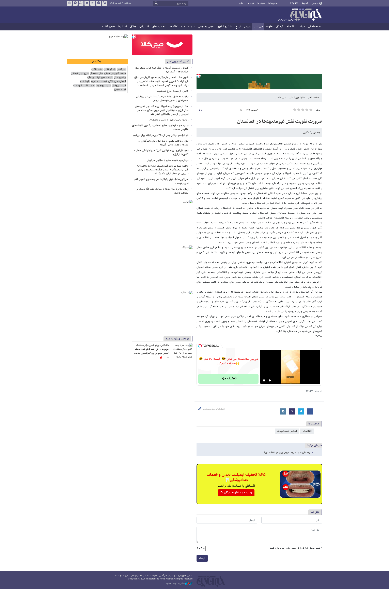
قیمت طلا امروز (99, 81)
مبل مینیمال (96, 73)
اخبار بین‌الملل (297, 98)
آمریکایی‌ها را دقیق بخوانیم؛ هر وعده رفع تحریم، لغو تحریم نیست (161, 181)
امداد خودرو (120, 90)
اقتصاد (290, 26)
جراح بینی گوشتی (80, 73)
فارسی (314, 3)
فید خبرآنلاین (104, 3)
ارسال (202, 558)
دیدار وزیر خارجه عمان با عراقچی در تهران (167, 160)
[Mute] (269, 380)
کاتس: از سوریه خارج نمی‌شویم (172, 91)
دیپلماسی (280, 98)
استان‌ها (122, 26)
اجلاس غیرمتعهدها (287, 431)
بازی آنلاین (96, 69)
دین (183, 26)
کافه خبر (172, 26)
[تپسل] (199, 76)
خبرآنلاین (300, 15)
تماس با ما (273, 3)
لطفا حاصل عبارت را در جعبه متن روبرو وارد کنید (296, 548)
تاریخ (238, 26)
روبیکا (69, 3)
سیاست (301, 26)
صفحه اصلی (314, 26)
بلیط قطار (85, 81)
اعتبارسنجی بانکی (117, 81)
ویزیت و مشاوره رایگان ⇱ (236, 492)
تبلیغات (250, 3)
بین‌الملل (258, 26)
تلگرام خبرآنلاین (98, 3)
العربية (305, 3)
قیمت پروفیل (119, 86)
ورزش (247, 26)
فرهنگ (279, 26)
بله (75, 3)
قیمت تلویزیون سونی (115, 73)
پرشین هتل (120, 77)
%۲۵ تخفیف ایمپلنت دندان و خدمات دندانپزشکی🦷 (236, 477)
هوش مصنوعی (206, 26)
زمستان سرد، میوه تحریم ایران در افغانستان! (287, 453)
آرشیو (241, 3)
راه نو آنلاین (109, 69)
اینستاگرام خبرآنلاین (92, 3)
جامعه (269, 26)
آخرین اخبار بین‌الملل (178, 61)
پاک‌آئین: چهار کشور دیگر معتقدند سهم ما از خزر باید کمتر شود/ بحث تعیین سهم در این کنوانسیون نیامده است (151, 351)
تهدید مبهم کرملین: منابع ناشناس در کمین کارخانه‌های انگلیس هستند (160, 127)
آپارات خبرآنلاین (81, 3)
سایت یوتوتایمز (103, 86)
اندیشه (191, 26)
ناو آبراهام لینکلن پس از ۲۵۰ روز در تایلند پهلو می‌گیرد (160, 135)
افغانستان (307, 431)
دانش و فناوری (224, 26)
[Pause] (264, 380)
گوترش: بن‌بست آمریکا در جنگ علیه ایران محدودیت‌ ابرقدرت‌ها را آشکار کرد (161, 70)
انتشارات (144, 26)
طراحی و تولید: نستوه (175, 583)
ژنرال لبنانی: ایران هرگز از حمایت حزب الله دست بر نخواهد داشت (162, 191)
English (294, 3)
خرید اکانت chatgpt (83, 86)
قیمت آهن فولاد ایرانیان (99, 77)
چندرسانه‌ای (158, 26)
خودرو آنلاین (108, 26)
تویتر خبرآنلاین (86, 3)
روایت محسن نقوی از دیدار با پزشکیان (169, 120)
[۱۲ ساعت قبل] (181, 350)
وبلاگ (133, 26)
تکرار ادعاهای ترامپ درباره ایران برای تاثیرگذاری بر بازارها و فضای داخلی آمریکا (163, 143)
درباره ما (261, 3)
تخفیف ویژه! (228, 378)
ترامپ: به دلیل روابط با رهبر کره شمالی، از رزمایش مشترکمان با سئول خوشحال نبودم (162, 99)
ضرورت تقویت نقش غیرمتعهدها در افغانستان (279, 121)
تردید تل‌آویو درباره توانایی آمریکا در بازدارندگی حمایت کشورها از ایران (161, 152)
